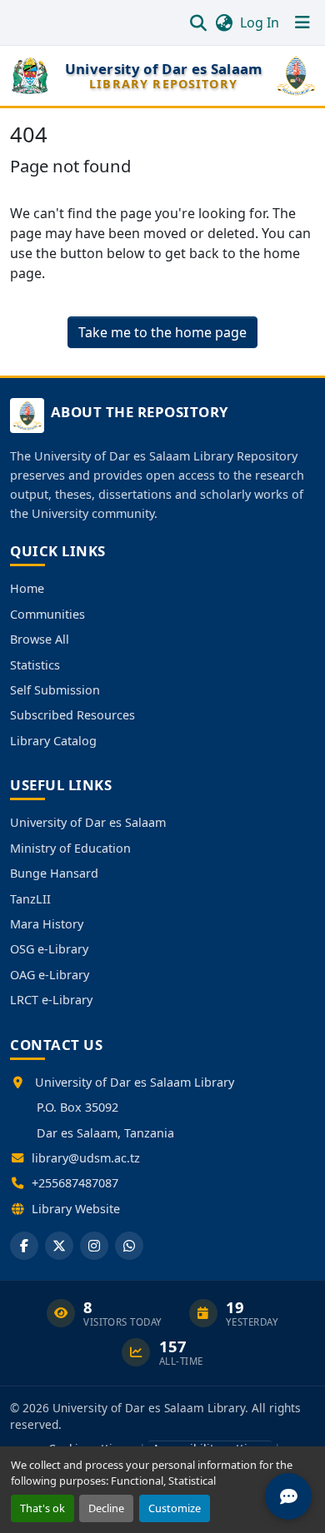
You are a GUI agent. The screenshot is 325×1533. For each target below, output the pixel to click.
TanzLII (30, 899)
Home (27, 588)
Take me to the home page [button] (162, 332)
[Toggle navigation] (302, 22)
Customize (174, 1508)
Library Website (76, 1209)
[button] (198, 22)
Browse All (39, 639)
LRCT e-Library (51, 1000)
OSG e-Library (49, 949)
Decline (106, 1508)
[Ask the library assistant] (288, 1496)
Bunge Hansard (54, 873)
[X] (59, 1246)
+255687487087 (75, 1183)
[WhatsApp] (129, 1246)
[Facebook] (24, 1246)
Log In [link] (259, 22)
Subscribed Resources (72, 715)
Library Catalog (53, 741)
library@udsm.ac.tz (86, 1158)
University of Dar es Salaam (88, 822)
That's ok (42, 1508)
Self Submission (55, 690)
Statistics (35, 665)
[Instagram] (94, 1246)
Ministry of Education (70, 848)
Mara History (46, 924)
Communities (47, 614)
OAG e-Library (49, 975)
